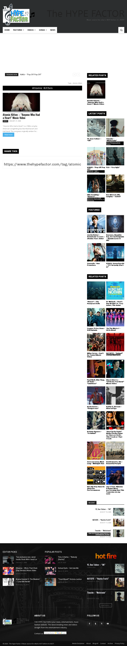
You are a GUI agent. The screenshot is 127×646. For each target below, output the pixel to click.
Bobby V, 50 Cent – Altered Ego (114, 407)
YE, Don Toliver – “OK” (94, 139)
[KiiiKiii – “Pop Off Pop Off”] (96, 156)
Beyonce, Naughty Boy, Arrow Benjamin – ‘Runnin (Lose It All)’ (115, 237)
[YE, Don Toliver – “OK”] (96, 127)
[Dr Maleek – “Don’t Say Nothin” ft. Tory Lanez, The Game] (115, 290)
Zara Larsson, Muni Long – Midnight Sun (95, 462)
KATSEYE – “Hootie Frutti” (102, 519)
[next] (78, 74)
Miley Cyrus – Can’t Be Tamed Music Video (95, 355)
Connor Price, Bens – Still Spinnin (96, 329)
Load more (105, 605)
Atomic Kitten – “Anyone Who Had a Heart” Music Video (21, 116)
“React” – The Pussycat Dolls (93, 302)
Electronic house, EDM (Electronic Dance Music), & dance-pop (95, 199)
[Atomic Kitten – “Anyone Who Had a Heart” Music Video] (21, 102)
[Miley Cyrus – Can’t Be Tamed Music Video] (96, 342)
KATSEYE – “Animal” (114, 353)
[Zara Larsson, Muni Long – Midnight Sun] (96, 450)
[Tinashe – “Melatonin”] (115, 127)
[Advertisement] (63, 51)
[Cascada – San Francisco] (96, 252)
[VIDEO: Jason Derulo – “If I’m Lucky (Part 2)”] (115, 252)
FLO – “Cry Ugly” (113, 167)
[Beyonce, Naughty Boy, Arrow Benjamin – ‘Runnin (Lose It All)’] (115, 224)
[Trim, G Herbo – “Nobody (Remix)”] (50, 560)
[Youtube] (107, 623)
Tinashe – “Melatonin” (111, 139)
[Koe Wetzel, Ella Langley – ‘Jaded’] (115, 184)
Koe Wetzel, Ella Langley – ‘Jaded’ (113, 195)
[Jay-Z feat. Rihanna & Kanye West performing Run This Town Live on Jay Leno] (115, 475)
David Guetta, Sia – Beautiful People (114, 462)
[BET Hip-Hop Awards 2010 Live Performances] (96, 475)
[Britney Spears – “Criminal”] (96, 420)
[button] (121, 30)
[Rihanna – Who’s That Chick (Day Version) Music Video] (8, 571)
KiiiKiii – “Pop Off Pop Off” (30, 74)
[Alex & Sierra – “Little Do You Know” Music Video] (115, 369)
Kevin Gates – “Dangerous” (93, 407)
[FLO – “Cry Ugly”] (115, 156)
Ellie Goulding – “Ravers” (93, 195)
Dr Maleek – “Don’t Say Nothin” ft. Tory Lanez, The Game (114, 303)
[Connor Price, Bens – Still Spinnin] (96, 317)
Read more (8, 135)
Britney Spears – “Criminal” (94, 432)
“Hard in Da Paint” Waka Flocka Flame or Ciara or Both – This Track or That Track (114, 435)
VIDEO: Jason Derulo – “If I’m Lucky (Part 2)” (115, 265)
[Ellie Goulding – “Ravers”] (96, 184)
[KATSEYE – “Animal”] (115, 342)
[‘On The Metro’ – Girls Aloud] (115, 317)
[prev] (74, 74)
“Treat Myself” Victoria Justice (70, 579)
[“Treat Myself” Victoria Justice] (50, 582)
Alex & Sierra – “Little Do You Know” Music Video (115, 381)
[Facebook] (89, 623)
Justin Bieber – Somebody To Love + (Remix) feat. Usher (96, 237)
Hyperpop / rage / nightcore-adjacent (93, 171)
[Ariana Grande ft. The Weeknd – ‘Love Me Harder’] (8, 582)
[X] (101, 623)
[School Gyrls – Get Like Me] (50, 571)
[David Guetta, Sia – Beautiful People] (115, 450)
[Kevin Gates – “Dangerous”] (96, 395)
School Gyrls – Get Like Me (68, 568)
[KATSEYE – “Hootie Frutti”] (118, 522)
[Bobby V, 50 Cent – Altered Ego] (115, 395)
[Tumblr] (95, 623)
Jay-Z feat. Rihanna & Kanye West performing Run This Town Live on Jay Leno (115, 490)
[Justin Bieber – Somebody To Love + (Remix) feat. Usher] (96, 224)
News (5, 121)
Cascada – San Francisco (93, 264)
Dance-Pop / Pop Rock (113, 354)
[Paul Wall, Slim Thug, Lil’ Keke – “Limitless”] (96, 369)
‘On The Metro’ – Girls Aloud (113, 329)
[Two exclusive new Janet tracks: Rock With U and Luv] (8, 560)
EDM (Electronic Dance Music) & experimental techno (113, 143)
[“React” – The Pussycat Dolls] (96, 290)
